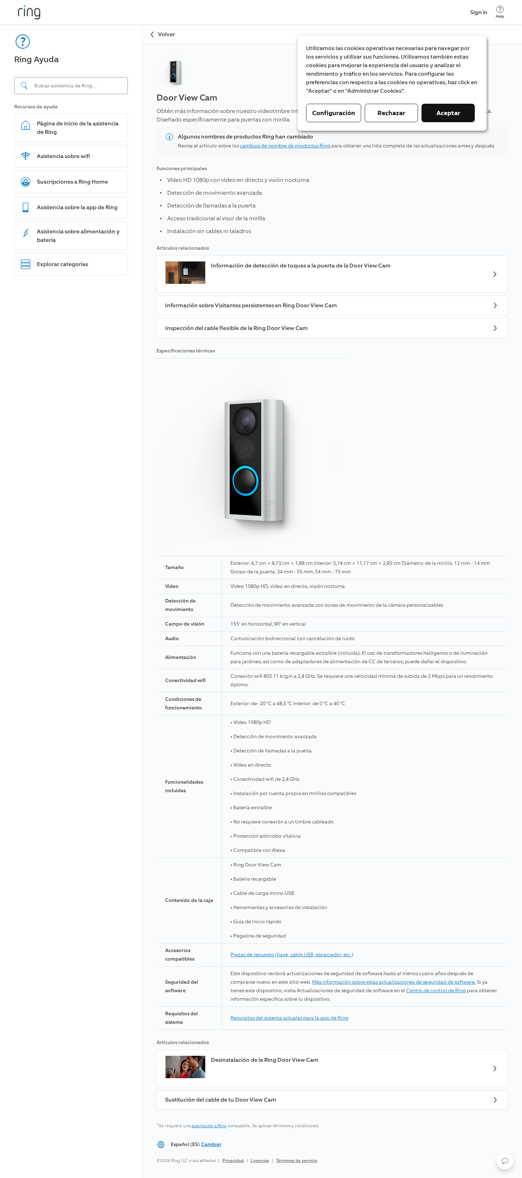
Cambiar (211, 1144)
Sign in (478, 12)
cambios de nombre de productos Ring (285, 145)
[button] (504, 1160)
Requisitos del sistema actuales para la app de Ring (289, 1018)
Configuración (333, 113)
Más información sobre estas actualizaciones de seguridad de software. (394, 982)
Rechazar (391, 113)
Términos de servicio (296, 1160)
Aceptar (448, 113)
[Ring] (29, 12)
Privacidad (233, 1160)
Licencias (260, 1160)
